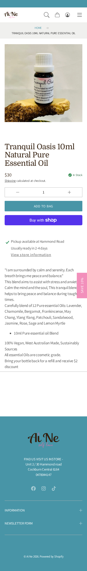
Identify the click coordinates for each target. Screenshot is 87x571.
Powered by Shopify (51, 556)
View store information (31, 254)
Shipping (10, 181)
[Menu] (79, 15)
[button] (46, 15)
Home (38, 28)
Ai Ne (29, 556)
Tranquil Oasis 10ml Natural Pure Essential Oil (43, 33)
